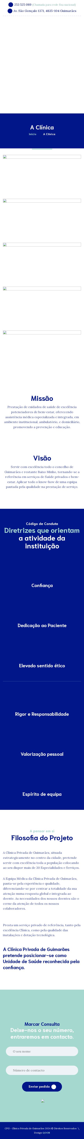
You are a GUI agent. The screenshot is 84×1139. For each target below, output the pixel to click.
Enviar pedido (39, 1086)
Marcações (49, 103)
